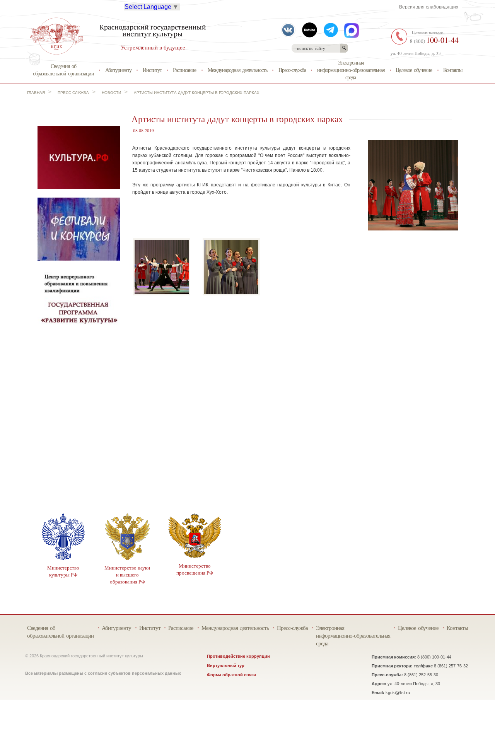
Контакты (452, 69)
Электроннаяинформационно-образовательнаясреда (350, 69)
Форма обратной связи (231, 674)
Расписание (184, 69)
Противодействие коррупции (238, 656)
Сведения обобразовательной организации (63, 69)
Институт (152, 69)
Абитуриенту (118, 69)
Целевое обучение (414, 69)
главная (36, 92)
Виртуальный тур (225, 665)
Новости (111, 92)
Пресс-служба (292, 69)
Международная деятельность (237, 69)
